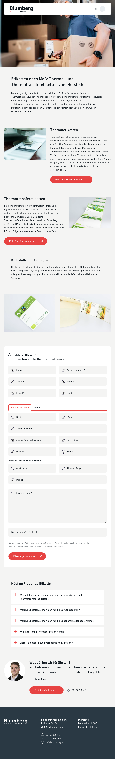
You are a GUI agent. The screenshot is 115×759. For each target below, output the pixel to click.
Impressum (83, 719)
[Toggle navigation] (102, 9)
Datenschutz (84, 723)
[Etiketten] (29, 313)
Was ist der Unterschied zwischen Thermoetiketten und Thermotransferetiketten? (51, 596)
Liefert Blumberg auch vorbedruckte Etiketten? (46, 642)
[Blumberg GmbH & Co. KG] (21, 9)
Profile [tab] (37, 407)
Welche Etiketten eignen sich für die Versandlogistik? (50, 609)
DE (91, 9)
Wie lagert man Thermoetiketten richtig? (42, 631)
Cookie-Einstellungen (89, 727)
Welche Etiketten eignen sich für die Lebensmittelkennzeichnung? (57, 620)
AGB (95, 723)
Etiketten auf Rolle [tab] (20, 407)
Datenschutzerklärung (53, 546)
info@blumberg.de (55, 742)
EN (95, 9)
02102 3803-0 (79, 690)
